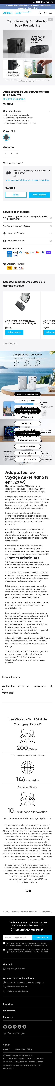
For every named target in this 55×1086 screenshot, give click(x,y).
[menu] (50, 12)
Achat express (14, 332)
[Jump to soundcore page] (20, 1049)
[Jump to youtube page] (15, 1027)
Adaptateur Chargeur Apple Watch (24, 912)
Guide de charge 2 (27, 453)
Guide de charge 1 (27, 446)
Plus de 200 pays (27, 401)
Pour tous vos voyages (27, 394)
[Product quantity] (11, 153)
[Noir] (6, 137)
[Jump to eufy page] (32, 1049)
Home (5, 912)
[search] (39, 12)
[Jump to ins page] (19, 1027)
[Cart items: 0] (45, 12)
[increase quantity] (17, 153)
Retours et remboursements (32, 1058)
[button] (15, 266)
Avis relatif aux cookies (31, 1065)
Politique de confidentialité (13, 1062)
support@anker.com (16, 968)
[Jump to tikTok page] (24, 1027)
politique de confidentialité (31, 945)
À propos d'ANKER (27, 459)
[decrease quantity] (5, 153)
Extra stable (27, 423)
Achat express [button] (39, 195)
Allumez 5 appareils (28, 410)
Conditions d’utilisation (34, 1062)
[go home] (17, 12)
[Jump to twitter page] (10, 1027)
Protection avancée (27, 440)
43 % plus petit (27, 417)
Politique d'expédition (11, 1058)
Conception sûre (27, 433)
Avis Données (8, 1068)
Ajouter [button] (16, 195)
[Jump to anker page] (11, 1044)
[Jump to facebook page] (5, 1027)
